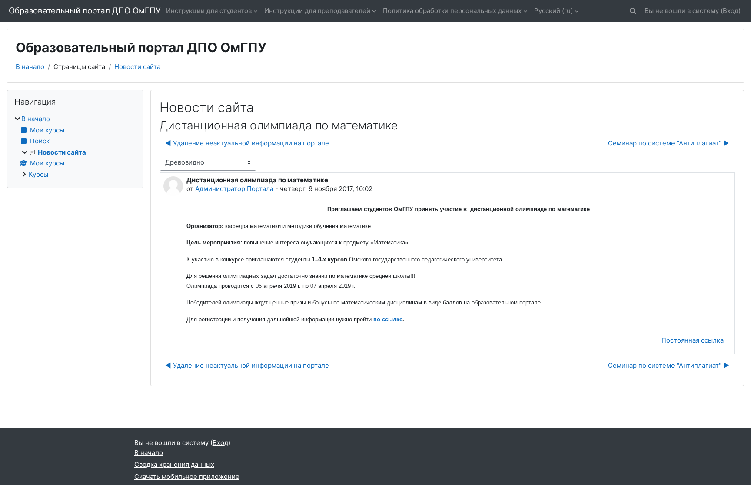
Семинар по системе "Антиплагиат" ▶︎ (668, 143)
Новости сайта (137, 67)
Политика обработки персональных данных (452, 11)
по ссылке (387, 319)
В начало (30, 67)
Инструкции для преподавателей (317, 11)
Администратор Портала (234, 189)
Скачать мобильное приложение (186, 476)
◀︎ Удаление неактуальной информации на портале (247, 143)
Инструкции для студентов (209, 11)
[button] (633, 11)
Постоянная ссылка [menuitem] (692, 340)
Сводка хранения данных (174, 464)
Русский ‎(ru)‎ (553, 11)
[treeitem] (75, 146)
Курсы (38, 174)
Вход (730, 11)
